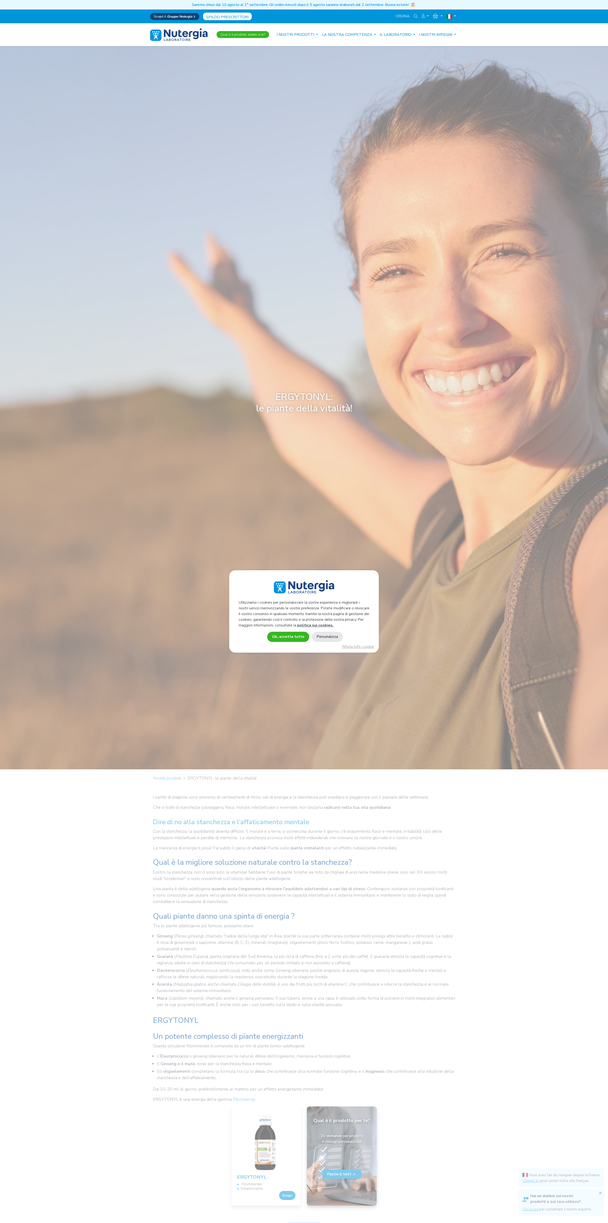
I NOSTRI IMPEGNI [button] (436, 34)
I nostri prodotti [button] (296, 34)
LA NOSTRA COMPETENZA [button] (347, 34)
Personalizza (327, 637)
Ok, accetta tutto (288, 637)
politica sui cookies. (315, 625)
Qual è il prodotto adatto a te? (242, 34)
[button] (425, 16)
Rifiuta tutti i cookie (358, 646)
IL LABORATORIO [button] (396, 34)
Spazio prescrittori (227, 17)
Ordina (403, 16)
